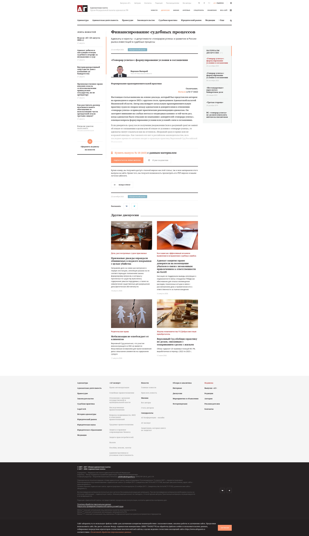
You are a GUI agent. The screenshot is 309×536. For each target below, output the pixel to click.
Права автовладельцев (119, 387)
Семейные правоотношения (121, 393)
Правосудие (127, 20)
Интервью (186, 10)
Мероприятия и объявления (185, 398)
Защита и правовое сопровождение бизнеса (119, 431)
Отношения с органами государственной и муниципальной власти (119, 400)
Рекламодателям (172, 3)
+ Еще (221, 20)
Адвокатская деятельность (105, 20)
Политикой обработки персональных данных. (111, 532)
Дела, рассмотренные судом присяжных (129, 253)
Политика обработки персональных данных (94, 504)
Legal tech (81, 409)
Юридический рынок (191, 20)
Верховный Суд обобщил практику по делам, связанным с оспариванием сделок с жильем (177, 341)
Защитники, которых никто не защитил (153, 429)
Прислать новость (149, 393)
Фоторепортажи (180, 404)
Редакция (158, 3)
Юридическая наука (86, 425)
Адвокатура (83, 20)
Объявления (212, 10)
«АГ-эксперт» (115, 383)
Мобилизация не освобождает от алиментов (130, 338)
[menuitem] (83, 20)
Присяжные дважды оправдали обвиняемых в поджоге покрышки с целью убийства (131, 261)
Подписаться (127, 160)
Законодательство (146, 20)
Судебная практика (168, 20)
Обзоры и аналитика (182, 383)
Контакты (148, 3)
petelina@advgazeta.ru (126, 476)
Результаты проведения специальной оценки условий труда (100, 506)
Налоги (112, 442)
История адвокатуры (86, 414)
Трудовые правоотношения (121, 424)
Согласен (225, 528)
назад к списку (124, 185)
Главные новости (148, 387)
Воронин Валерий (139, 71)
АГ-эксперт (146, 423)
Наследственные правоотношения (116, 408)
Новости (154, 10)
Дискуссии (165, 10)
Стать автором (147, 408)
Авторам (137, 3)
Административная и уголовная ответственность (121, 454)
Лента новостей (86, 32)
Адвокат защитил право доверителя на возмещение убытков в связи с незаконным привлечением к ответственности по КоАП (176, 266)
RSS (209, 3)
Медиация (210, 20)
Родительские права (120, 332)
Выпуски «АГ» (125, 3)
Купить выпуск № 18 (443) (131, 152)
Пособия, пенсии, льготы (120, 447)
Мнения (176, 10)
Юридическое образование (89, 430)
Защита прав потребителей (121, 437)
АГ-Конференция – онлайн (152, 417)
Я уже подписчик (160, 160)
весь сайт (223, 10)
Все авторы (187, 3)
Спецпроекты (199, 10)
